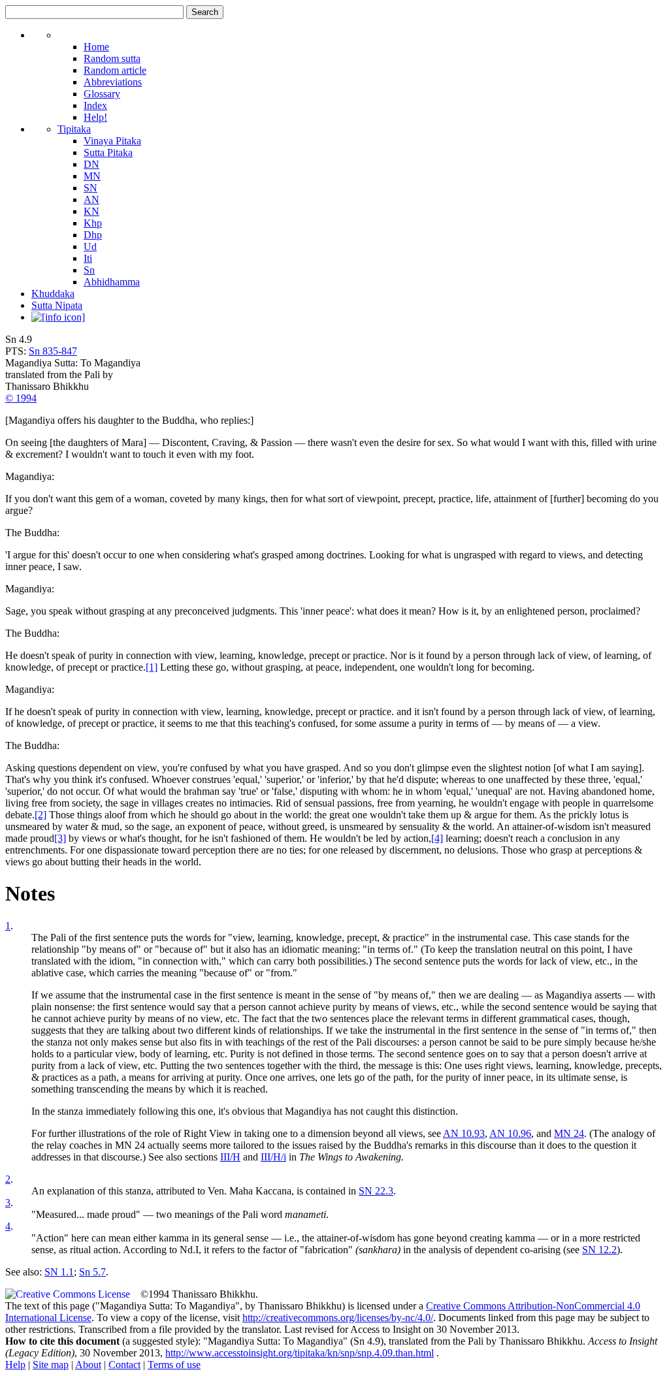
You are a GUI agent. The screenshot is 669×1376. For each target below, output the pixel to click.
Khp (93, 223)
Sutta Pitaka (108, 152)
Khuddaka (52, 293)
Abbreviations (113, 82)
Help (15, 1364)
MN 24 (569, 1133)
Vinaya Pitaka (112, 140)
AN (91, 199)
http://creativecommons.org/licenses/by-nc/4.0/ (337, 1317)
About (88, 1364)
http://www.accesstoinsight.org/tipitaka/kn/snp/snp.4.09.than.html (299, 1352)
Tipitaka (74, 129)
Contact (124, 1364)
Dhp (93, 234)
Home (96, 46)
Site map (51, 1364)
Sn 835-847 (53, 351)
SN (90, 187)
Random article (115, 70)
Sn (89, 270)
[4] (437, 838)
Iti (88, 258)
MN (92, 176)
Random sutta (112, 58)
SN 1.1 (59, 1271)
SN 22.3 (376, 1190)
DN (91, 164)
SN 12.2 (599, 1249)
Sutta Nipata (56, 305)
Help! (95, 117)
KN (91, 211)
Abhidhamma (112, 281)
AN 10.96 (510, 1133)
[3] (60, 838)
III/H (230, 1156)
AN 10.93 (464, 1133)
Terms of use (174, 1364)
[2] (40, 814)
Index (95, 105)
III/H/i (273, 1156)
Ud (90, 246)
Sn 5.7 (92, 1271)
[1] (151, 667)
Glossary (102, 93)
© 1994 (21, 398)
